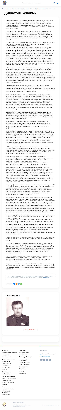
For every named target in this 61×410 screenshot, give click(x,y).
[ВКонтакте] (14, 284)
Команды (21, 371)
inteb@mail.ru (46, 277)
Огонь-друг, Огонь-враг (25, 357)
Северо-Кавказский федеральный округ (24, 8)
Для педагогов (6, 380)
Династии (53, 8)
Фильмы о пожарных (8, 389)
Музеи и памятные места (9, 352)
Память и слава (6, 357)
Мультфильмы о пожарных (6, 391)
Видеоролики (6, 387)
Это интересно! (23, 367)
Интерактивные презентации (23, 359)
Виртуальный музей (8, 382)
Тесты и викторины (24, 364)
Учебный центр (6, 365)
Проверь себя (23, 355)
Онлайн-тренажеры (24, 362)
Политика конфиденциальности (50, 405)
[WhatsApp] (21, 284)
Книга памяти (6, 361)
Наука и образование (8, 376)
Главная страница (6, 8)
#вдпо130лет (6, 367)
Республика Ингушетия (42, 8)
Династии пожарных (8, 359)
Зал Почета (22, 373)
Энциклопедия (6, 372)
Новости (4, 369)
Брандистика (6, 394)
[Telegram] (19, 284)
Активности (22, 369)
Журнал (4, 384)
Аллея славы (5, 355)
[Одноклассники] (16, 284)
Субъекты (5, 350)
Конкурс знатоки (24, 352)
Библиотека (5, 374)
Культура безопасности (9, 378)
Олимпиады (22, 350)
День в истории (6, 363)
